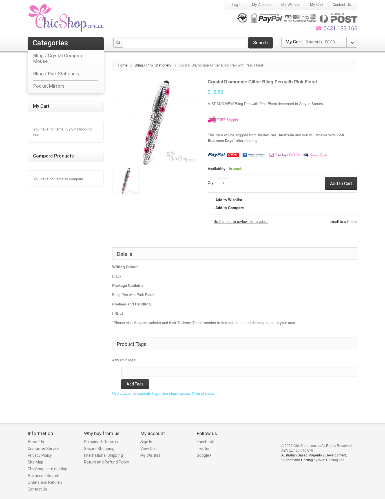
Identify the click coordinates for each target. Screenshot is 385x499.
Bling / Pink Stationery (153, 65)
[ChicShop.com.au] (66, 18)
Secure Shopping (99, 448)
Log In (237, 4)
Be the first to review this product (241, 221)
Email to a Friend (343, 221)
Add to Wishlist (228, 199)
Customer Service (43, 448)
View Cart (149, 448)
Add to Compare (229, 207)
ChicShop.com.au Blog (47, 469)
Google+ (204, 455)
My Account (262, 4)
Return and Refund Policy (106, 462)
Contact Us (342, 4)
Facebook (205, 442)
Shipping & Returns (101, 442)
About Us (36, 442)
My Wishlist (290, 4)
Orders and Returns (45, 482)
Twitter (203, 448)
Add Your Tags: (124, 359)
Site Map (35, 462)
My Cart (316, 4)
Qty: (211, 182)
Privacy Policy (40, 455)
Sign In (146, 442)
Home (122, 65)
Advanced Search (43, 475)
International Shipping (103, 455)
